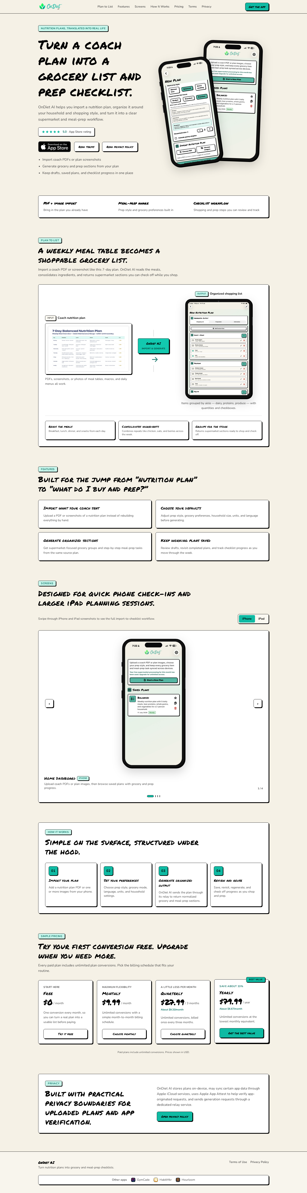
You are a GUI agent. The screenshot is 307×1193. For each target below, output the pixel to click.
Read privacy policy (120, 147)
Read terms (86, 147)
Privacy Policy (259, 1162)
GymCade (143, 1180)
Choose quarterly (183, 1034)
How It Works (160, 7)
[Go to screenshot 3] (157, 796)
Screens (140, 7)
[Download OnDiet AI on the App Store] (54, 146)
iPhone (247, 619)
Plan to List (105, 7)
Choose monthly (124, 1034)
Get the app (257, 7)
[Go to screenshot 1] (150, 796)
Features (124, 7)
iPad (261, 619)
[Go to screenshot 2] (155, 796)
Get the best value (241, 1033)
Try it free (65, 1034)
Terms (192, 7)
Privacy (206, 7)
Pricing (178, 7)
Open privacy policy (174, 1116)
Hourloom (188, 1180)
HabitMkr (166, 1180)
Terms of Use (238, 1162)
